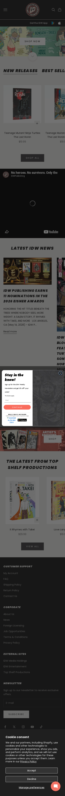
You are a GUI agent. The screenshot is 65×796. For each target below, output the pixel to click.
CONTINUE (17, 407)
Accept (31, 770)
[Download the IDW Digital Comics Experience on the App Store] (11, 420)
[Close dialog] (60, 373)
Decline (31, 779)
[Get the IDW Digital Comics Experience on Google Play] (22, 420)
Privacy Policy (28, 761)
